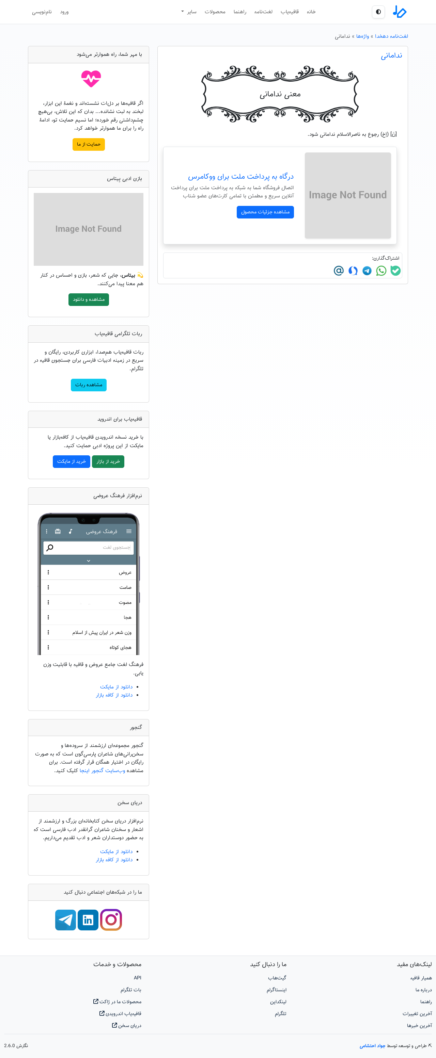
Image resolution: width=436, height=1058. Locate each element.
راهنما (240, 12)
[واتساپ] (380, 270)
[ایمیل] (338, 270)
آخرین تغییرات (417, 1014)
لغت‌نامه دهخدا (391, 36)
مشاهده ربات (88, 385)
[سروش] (352, 270)
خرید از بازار (108, 462)
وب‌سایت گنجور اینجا (103, 771)
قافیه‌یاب (290, 12)
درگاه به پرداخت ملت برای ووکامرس (241, 177)
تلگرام (280, 1014)
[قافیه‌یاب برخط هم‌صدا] (399, 12)
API (137, 978)
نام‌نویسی (42, 12)
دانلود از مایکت (116, 687)
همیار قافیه (421, 978)
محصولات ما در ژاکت (119, 1002)
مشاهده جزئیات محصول (265, 212)
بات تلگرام (131, 990)
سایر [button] (191, 12)
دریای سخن (129, 1026)
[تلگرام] (366, 270)
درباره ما (424, 990)
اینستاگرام (276, 990)
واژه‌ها (362, 36)
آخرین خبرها (419, 1026)
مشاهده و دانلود (89, 300)
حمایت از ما (88, 144)
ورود (64, 12)
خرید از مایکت (71, 462)
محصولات (215, 12)
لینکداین (278, 1002)
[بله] (395, 270)
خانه (311, 12)
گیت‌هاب (277, 978)
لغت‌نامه (263, 12)
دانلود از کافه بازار (114, 695)
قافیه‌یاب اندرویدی (122, 1014)
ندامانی (391, 56)
